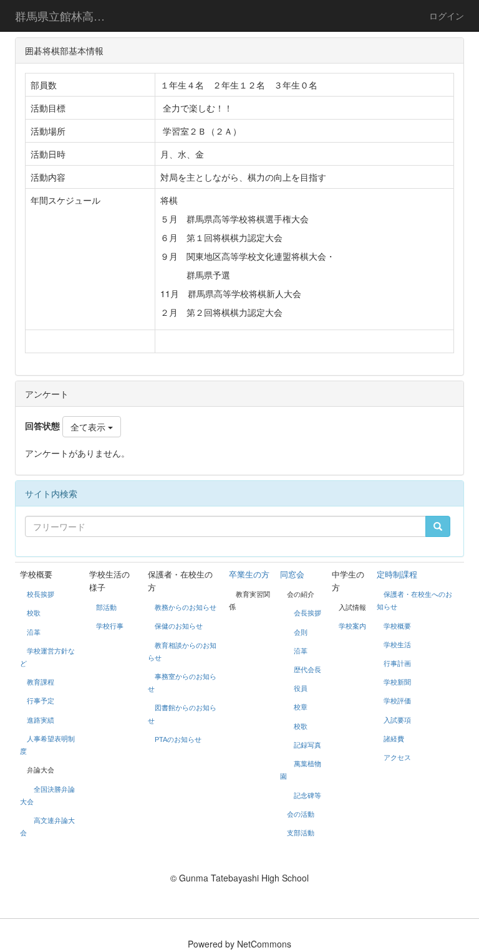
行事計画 (397, 663)
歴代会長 (307, 669)
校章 (300, 707)
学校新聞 (397, 682)
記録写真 (307, 745)
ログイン (446, 15)
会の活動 (300, 814)
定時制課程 (397, 574)
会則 (300, 632)
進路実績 (40, 720)
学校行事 (109, 626)
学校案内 (352, 626)
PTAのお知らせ (179, 739)
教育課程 (40, 682)
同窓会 (292, 574)
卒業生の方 (249, 574)
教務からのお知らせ (185, 607)
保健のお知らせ (179, 626)
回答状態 (42, 425)
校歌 (34, 613)
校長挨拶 (40, 594)
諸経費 (394, 739)
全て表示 (89, 426)
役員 (300, 688)
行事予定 (40, 701)
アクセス (397, 757)
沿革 (34, 632)
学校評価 (397, 701)
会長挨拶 (307, 613)
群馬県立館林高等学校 (67, 15)
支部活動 (300, 833)
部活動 (106, 607)
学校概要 (397, 626)
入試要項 (397, 720)
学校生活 (397, 644)
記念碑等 (307, 795)
